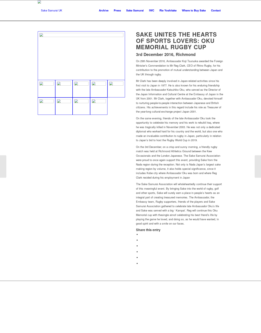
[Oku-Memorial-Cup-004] (99, 88)
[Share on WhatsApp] (141, 246)
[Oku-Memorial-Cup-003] (81, 88)
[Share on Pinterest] (141, 252)
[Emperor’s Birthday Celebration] (258, 166)
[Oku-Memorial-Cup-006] (46, 106)
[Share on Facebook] (141, 234)
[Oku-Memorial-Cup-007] (64, 106)
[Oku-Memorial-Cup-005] (116, 88)
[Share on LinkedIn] (141, 257)
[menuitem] (103, 10)
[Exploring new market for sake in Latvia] (3, 166)
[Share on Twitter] (141, 240)
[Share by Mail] (141, 263)
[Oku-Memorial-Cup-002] (64, 88)
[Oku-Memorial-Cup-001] (81, 55)
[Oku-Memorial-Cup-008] (81, 106)
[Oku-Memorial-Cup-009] (99, 106)
